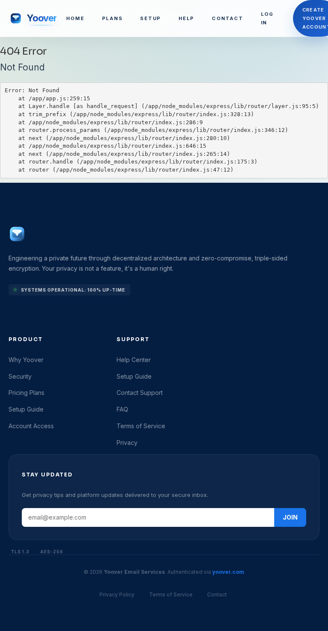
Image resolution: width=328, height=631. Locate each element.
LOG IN (267, 18)
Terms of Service (141, 425)
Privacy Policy (117, 594)
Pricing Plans (26, 392)
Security (20, 376)
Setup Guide (26, 409)
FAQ (122, 409)
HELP (186, 18)
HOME (75, 18)
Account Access (31, 425)
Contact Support (140, 392)
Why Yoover (26, 359)
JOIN (290, 517)
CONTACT (227, 18)
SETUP (150, 18)
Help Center (134, 359)
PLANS (112, 18)
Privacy (127, 442)
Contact (217, 594)
